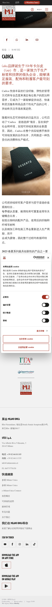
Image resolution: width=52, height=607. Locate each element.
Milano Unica (6, 3)
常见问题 (6, 511)
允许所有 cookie (26, 339)
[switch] (45, 305)
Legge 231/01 (31, 601)
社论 (4, 50)
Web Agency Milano (8, 603)
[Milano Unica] (8, 12)
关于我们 (6, 517)
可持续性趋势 (8, 501)
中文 (38, 9)
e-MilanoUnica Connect (32, 3)
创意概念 (6, 495)
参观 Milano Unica (9, 480)
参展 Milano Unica (9, 485)
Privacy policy (18, 601)
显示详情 (40, 331)
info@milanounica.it (10, 463)
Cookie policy (6, 601)
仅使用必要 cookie (26, 347)
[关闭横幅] (48, 258)
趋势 (17, 3)
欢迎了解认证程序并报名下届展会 (17, 528)
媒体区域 (6, 506)
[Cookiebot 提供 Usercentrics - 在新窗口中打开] (33, 257)
